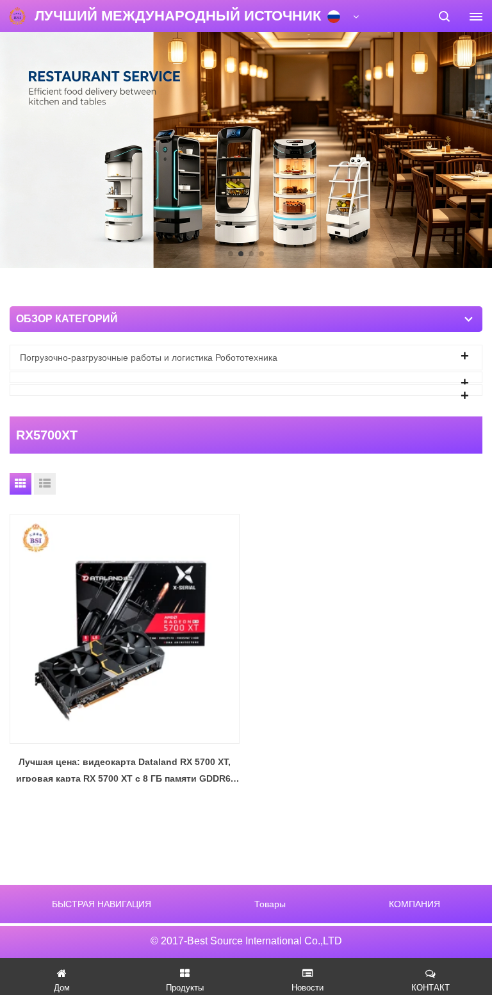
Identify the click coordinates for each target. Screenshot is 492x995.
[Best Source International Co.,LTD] (17, 16)
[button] (230, 253)
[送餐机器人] (246, 149)
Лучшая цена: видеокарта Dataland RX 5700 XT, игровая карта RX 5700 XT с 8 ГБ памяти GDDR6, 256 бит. (124, 772)
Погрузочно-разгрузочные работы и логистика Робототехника (148, 357)
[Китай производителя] (246, 377)
